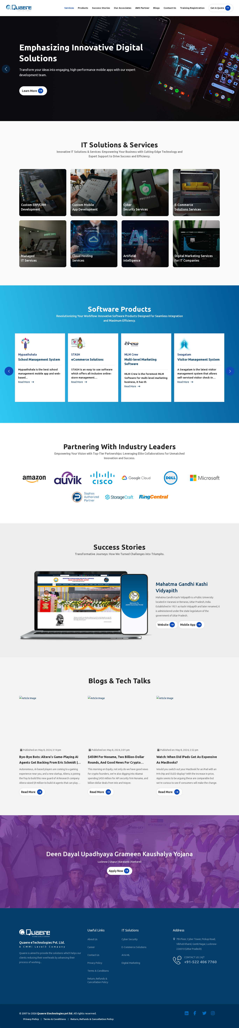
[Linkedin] (189, 1013)
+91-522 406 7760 (200, 962)
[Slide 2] (119, 638)
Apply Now (116, 870)
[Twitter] (206, 1013)
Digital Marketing (131, 963)
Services (69, 8)
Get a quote (217, 8)
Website (163, 619)
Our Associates (122, 8)
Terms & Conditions (98, 970)
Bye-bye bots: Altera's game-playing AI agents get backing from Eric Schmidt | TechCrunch (48, 762)
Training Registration (192, 8)
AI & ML (126, 955)
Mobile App (187, 619)
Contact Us (170, 8)
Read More (24, 382)
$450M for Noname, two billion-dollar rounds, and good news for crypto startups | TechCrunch (116, 762)
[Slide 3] (125, 638)
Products (83, 8)
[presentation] (9, 371)
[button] (233, 69)
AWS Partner (142, 8)
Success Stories (101, 8)
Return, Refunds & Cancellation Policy (97, 980)
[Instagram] (215, 1013)
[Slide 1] (113, 638)
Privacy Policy (94, 963)
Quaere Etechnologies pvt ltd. (55, 1013)
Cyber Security (130, 939)
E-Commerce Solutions (134, 947)
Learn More (29, 90)
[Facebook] (198, 1013)
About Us (92, 939)
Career (91, 947)
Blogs (156, 8)
